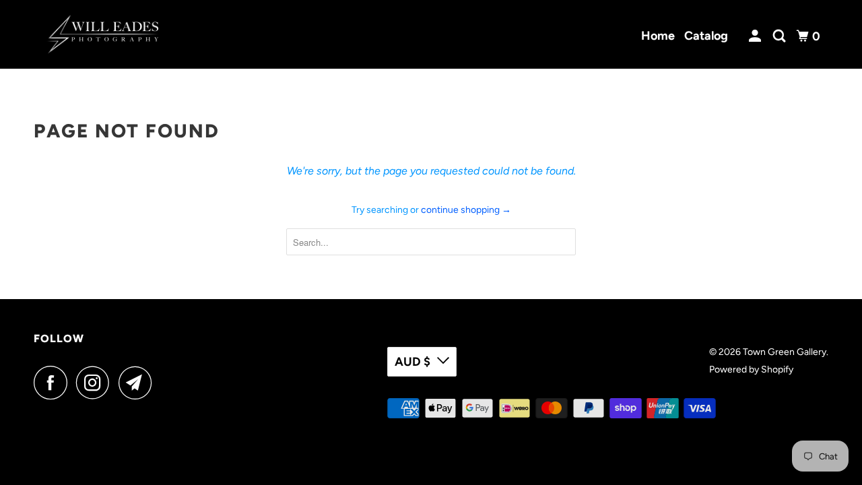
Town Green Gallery (784, 352)
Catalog (706, 35)
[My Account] (756, 36)
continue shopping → (466, 210)
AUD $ (412, 361)
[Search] (780, 36)
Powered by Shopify (751, 369)
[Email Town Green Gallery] (139, 382)
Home (658, 35)
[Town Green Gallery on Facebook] (54, 382)
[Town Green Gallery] (103, 34)
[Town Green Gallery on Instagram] (96, 382)
